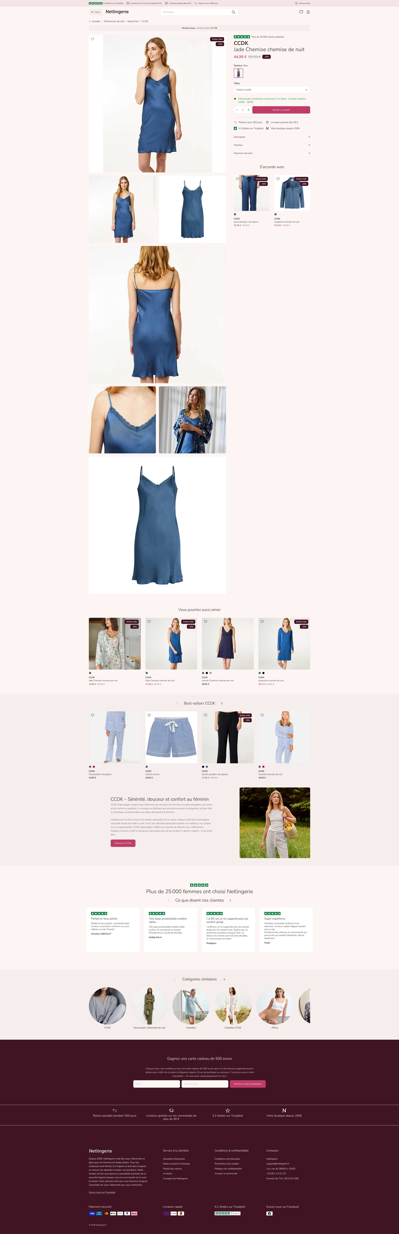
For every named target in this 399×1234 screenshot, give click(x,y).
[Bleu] (235, 214)
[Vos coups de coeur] (301, 12)
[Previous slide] (169, 900)
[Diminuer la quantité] (237, 110)
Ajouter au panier (281, 109)
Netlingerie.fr (101, 1225)
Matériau (238, 145)
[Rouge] (94, 766)
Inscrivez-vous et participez (248, 1083)
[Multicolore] (90, 673)
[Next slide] (230, 900)
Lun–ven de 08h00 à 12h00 (280, 1168)
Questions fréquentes (174, 1158)
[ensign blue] (238, 73)
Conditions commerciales (227, 1158)
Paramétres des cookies (227, 1163)
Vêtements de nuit (114, 21)
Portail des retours (172, 1168)
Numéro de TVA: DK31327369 (282, 1178)
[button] (199, 12)
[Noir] (207, 673)
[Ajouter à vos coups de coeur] (92, 39)
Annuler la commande (226, 1173)
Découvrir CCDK (123, 843)
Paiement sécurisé (243, 153)
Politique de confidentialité (228, 1168)
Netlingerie (272, 1158)
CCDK (145, 21)
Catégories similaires (199, 979)
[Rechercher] (233, 12)
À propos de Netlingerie (175, 1178)
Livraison (167, 1173)
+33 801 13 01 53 (276, 1173)
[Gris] (210, 673)
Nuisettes (133, 21)
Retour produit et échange (176, 1163)
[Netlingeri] (117, 12)
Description (239, 136)
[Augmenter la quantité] (249, 110)
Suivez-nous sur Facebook (102, 1192)
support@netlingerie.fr (277, 1163)
